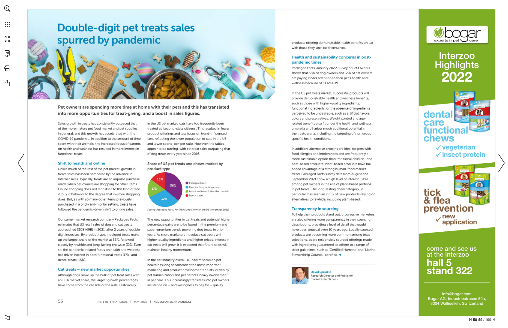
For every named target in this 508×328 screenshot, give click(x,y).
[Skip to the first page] (470, 319)
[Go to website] (324, 279)
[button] (7, 8)
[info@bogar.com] (457, 294)
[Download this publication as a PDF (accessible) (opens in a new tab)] (7, 53)
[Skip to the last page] (494, 319)
